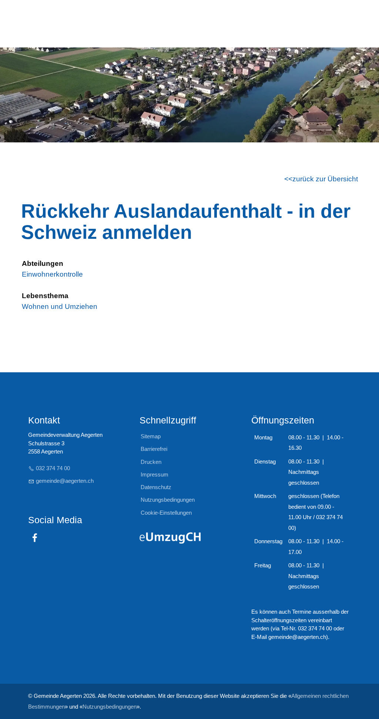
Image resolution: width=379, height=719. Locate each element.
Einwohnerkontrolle (52, 274)
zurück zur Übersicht (325, 179)
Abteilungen (42, 263)
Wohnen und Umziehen (59, 306)
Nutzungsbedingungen (110, 706)
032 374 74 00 (53, 468)
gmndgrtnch (65, 481)
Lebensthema (45, 296)
